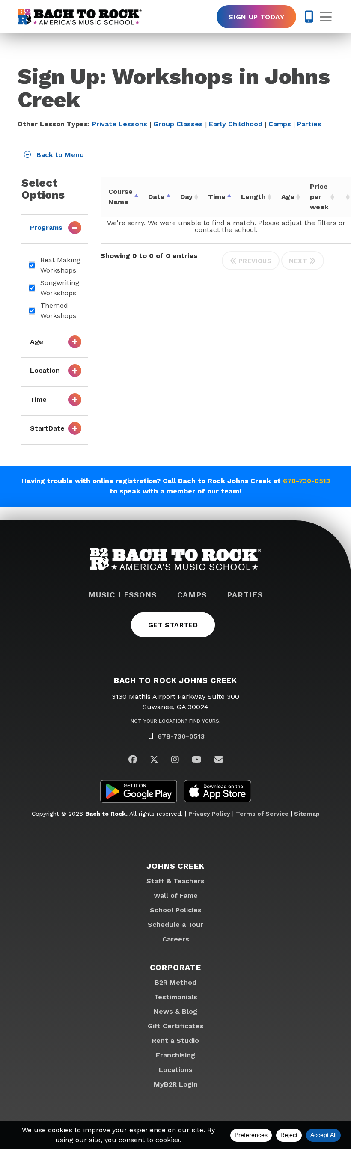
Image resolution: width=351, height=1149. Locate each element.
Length (253, 197)
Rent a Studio (175, 1040)
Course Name (120, 196)
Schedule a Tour (175, 924)
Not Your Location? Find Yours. (175, 721)
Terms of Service (262, 813)
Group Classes (178, 124)
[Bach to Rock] (80, 16)
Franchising (175, 1055)
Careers (175, 939)
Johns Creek (175, 865)
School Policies (176, 910)
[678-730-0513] (308, 17)
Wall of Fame (176, 895)
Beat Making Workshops (60, 265)
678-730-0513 (306, 481)
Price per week (319, 196)
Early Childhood (235, 124)
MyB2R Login (176, 1084)
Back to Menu (59, 155)
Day (186, 197)
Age (287, 197)
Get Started (173, 625)
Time (217, 197)
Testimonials (175, 997)
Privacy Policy (209, 813)
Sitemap (307, 813)
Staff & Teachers (175, 881)
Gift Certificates (176, 1026)
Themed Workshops (58, 310)
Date (156, 197)
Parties (309, 124)
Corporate (175, 967)
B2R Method (175, 982)
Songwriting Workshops (59, 288)
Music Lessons (122, 595)
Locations (176, 1070)
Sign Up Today (256, 17)
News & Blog (175, 1011)
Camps (279, 124)
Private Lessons (119, 124)
